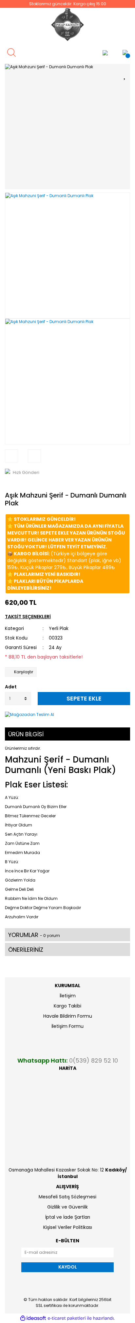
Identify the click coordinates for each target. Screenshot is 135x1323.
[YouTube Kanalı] (87, 53)
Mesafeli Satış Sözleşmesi (67, 1196)
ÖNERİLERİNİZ (25, 950)
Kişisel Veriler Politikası (67, 1227)
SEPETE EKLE (84, 698)
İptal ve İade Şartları (67, 1217)
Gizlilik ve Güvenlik (67, 1207)
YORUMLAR (34, 935)
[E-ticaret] (67, 1318)
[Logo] (67, 24)
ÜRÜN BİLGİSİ (26, 734)
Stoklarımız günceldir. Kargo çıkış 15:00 (67, 4)
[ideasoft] (33, 1318)
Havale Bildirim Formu (67, 1016)
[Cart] (125, 52)
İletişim (68, 995)
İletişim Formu (67, 1026)
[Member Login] (105, 52)
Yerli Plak (58, 628)
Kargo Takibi (67, 1006)
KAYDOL (67, 1267)
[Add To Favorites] (125, 74)
